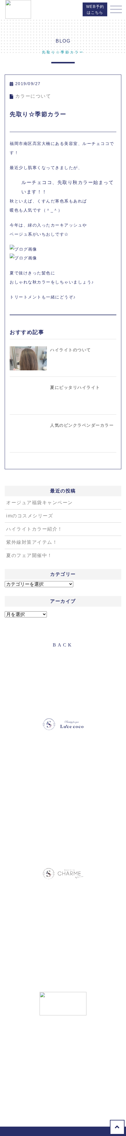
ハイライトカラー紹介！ (34, 528)
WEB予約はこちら (95, 9)
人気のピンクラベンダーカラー (82, 425)
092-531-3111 (56, 958)
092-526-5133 (48, 809)
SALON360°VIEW (63, 845)
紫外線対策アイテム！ (31, 542)
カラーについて (33, 96)
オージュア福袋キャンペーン (39, 502)
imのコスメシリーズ (29, 515)
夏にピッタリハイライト (75, 387)
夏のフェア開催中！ (29, 555)
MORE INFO (63, 825)
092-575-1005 (48, 1088)
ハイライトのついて (70, 349)
